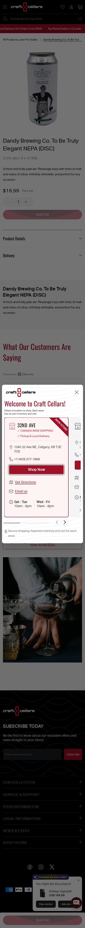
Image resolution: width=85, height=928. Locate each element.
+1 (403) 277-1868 (27, 459)
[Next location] (64, 522)
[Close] (76, 392)
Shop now (36, 469)
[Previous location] (57, 522)
